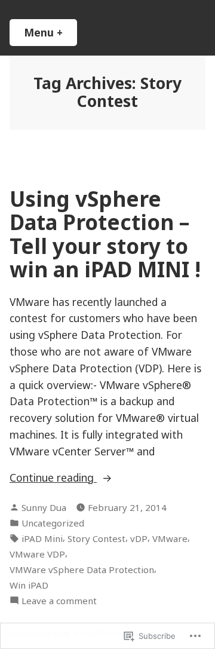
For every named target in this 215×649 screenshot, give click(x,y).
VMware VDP (37, 554)
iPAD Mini (42, 538)
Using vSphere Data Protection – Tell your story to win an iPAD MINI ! (105, 234)
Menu (50, 32)
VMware (170, 538)
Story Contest (96, 538)
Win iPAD (29, 585)
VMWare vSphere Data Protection (82, 569)
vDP (139, 538)
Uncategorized (53, 523)
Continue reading (53, 478)
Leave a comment (59, 601)
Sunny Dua (44, 507)
